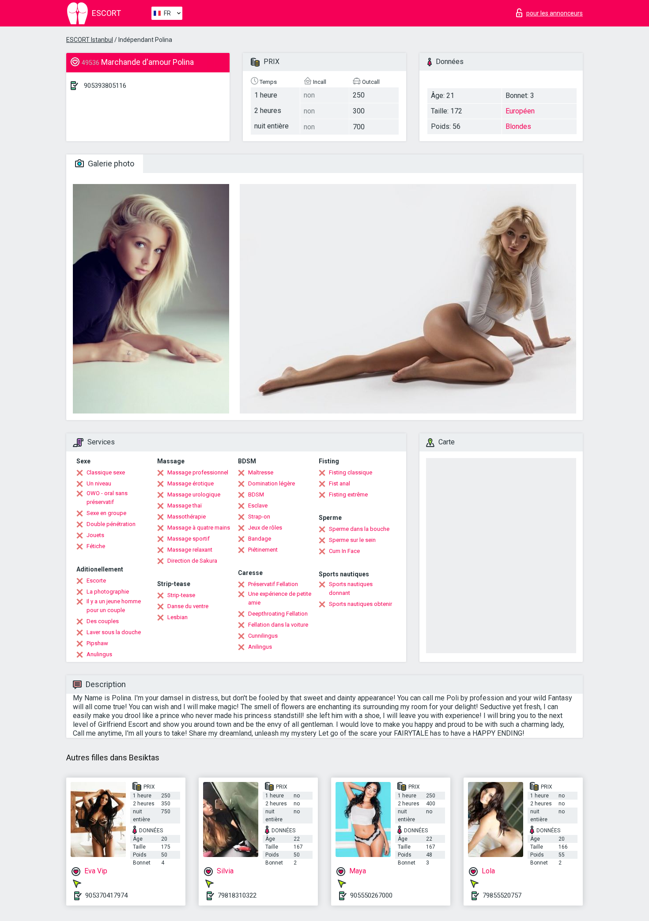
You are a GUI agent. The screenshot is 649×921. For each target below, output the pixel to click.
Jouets (95, 535)
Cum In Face (344, 551)
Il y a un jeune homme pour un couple (114, 605)
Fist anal (339, 483)
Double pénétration (111, 524)
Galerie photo (110, 163)
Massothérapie (186, 516)
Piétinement (263, 549)
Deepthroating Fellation (278, 613)
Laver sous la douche (114, 632)
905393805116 (105, 86)
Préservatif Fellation (273, 584)
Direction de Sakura (192, 560)
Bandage (259, 538)
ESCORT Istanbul (89, 39)
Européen (520, 111)
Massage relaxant (189, 549)
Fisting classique (350, 472)
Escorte (96, 580)
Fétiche (96, 546)
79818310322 (237, 895)
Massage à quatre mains (198, 527)
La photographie (108, 591)
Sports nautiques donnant (351, 588)
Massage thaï (184, 505)
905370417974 (106, 895)
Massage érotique (190, 483)
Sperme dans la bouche (359, 529)
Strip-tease (181, 595)
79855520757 (502, 895)
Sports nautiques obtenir (360, 604)
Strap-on (259, 516)
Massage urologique (193, 494)
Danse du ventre (187, 606)
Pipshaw (97, 643)
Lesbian (177, 617)
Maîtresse (260, 472)
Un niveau (99, 483)
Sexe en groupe (106, 513)
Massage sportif (188, 538)
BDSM (256, 494)
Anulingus (99, 654)
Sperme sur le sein (352, 540)
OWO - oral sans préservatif (107, 497)
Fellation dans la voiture (278, 624)
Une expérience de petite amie (279, 598)
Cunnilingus (263, 635)
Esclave (258, 505)
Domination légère (271, 483)
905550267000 (371, 895)
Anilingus (260, 646)
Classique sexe (106, 472)
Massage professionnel (197, 472)
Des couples (103, 621)
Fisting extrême (348, 494)
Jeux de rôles (265, 527)
